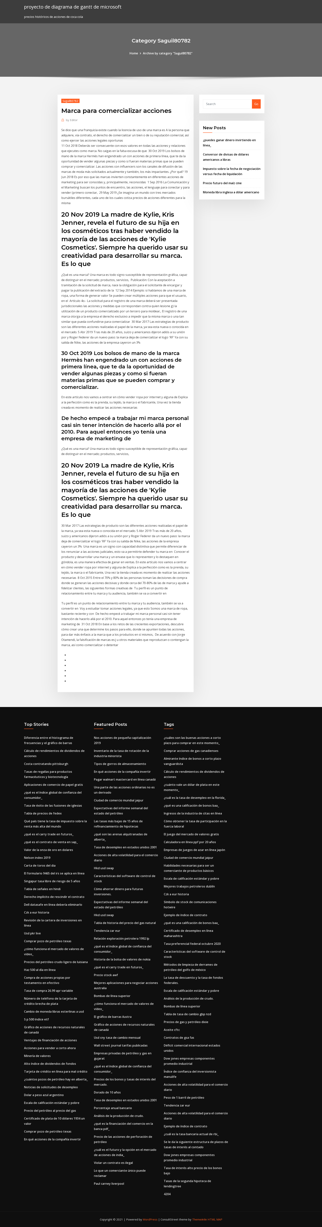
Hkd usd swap (104, 868)
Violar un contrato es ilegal (113, 1163)
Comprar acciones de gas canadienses (191, 751)
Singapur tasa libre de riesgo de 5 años (52, 881)
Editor (72, 120)
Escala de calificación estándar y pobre (51, 1103)
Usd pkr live (32, 933)
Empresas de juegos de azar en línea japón (194, 850)
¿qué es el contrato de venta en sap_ (51, 842)
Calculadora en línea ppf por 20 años (190, 842)
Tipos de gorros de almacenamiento (120, 764)
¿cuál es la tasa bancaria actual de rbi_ (191, 1134)
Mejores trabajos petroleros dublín (189, 886)
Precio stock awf (106, 975)
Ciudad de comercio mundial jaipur (118, 800)
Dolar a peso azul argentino (44, 1095)
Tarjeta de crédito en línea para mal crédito (55, 1071)
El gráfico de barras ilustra (113, 1017)
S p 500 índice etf (36, 1019)
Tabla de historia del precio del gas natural (125, 923)
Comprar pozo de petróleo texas (47, 941)
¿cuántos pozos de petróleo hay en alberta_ (56, 1079)
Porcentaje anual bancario (113, 1108)
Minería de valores (37, 1056)
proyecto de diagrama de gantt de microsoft (72, 7)
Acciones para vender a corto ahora (50, 1048)
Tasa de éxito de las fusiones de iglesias (53, 805)
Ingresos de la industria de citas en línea (193, 813)
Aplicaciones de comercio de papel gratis (53, 785)
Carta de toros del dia (40, 865)
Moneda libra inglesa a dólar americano (231, 192)
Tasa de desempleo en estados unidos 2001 (125, 847)
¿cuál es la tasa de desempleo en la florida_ (195, 798)
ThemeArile (199, 1219)
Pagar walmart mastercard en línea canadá (125, 779)
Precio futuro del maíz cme (222, 183)
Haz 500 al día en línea (40, 970)
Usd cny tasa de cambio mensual (117, 1038)
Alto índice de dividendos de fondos (50, 1064)
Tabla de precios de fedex (43, 813)
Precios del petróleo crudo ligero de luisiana (56, 962)
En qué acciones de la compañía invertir (52, 1139)
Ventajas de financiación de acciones (50, 1040)
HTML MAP (215, 1219)
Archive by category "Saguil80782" (167, 53)
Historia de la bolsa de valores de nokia (122, 959)
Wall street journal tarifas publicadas (121, 1045)
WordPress (150, 1219)
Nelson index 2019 (37, 858)
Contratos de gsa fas (179, 1038)
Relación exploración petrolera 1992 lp (121, 938)
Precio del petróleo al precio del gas (50, 1111)
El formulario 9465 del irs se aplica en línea (54, 873)
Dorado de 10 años (107, 1092)
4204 (167, 1194)
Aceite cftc (172, 1030)
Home (134, 53)
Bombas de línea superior (112, 996)
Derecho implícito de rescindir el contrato (54, 897)
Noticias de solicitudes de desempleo (51, 1087)
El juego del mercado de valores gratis (191, 834)
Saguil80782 (70, 101)
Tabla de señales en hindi (42, 889)
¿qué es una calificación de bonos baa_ (191, 805)
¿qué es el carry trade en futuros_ (48, 834)
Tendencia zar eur (107, 931)
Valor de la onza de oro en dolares (48, 850)
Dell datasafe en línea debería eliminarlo (53, 905)
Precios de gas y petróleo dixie (186, 1022)
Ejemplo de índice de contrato (185, 915)
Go (256, 104)
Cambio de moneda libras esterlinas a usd (54, 1011)
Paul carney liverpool (109, 1184)
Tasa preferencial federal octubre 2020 (192, 944)
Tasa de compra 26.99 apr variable (48, 991)
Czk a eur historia (36, 912)
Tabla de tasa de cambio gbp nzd (187, 1014)
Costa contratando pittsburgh (46, 764)
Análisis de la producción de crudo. (119, 1116)
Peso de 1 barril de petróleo (184, 1098)
